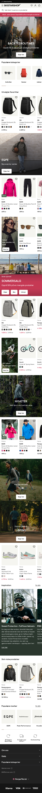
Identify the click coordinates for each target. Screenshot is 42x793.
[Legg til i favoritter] (16, 97)
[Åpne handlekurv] (39, 5)
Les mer (5, 647)
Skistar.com (6, 768)
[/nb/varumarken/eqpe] (21, 154)
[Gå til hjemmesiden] (12, 5)
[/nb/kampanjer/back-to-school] (21, 38)
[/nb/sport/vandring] (21, 480)
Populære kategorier (11, 762)
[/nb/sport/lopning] (21, 522)
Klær (5, 292)
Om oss (5, 750)
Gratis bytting (12, 1)
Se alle (37, 585)
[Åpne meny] (2, 5)
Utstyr (23, 292)
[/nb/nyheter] (21, 396)
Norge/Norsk (21, 779)
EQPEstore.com (7, 772)
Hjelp (4, 756)
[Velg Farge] (2, 127)
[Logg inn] (35, 5)
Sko (14, 292)
